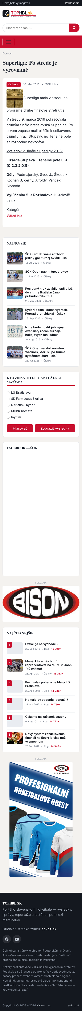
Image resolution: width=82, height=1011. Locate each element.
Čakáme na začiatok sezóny (45, 716)
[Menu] (8, 42)
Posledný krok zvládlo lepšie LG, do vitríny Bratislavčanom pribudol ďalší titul (49, 292)
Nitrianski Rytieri (23, 405)
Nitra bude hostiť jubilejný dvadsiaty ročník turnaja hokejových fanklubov (44, 331)
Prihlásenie (72, 3)
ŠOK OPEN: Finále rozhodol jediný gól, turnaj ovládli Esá (46, 256)
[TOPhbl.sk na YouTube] (17, 939)
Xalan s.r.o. (44, 1005)
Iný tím (16, 417)
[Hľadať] (74, 28)
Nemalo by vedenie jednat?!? (46, 699)
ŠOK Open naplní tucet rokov (46, 271)
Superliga (14, 215)
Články (13, 84)
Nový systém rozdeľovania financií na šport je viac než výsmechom (45, 737)
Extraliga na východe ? (41, 644)
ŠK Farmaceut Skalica (27, 399)
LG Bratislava (20, 392)
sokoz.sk (49, 929)
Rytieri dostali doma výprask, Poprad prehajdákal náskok (46, 311)
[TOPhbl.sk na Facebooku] (7, 939)
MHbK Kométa (21, 411)
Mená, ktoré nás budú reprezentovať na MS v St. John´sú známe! (48, 664)
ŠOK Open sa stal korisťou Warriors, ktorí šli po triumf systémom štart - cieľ (45, 352)
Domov (7, 53)
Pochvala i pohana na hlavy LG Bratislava (47, 684)
